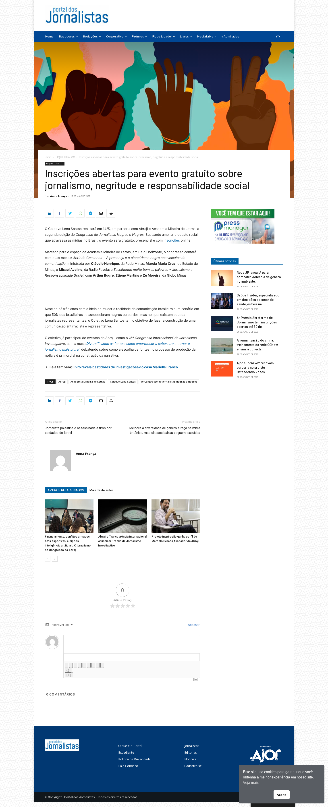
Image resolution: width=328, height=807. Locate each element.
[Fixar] (80, 665)
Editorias (190, 752)
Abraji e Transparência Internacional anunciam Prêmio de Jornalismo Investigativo (122, 541)
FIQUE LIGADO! (65, 157)
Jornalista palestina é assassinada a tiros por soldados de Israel (78, 430)
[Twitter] (69, 213)
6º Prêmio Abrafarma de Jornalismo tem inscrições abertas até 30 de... (257, 322)
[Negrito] (66, 665)
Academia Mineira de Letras (88, 381)
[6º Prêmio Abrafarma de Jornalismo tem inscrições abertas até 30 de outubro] (222, 323)
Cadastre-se (193, 766)
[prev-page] (47, 559)
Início (48, 157)
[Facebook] (59, 213)
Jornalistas (191, 746)
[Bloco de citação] (93, 665)
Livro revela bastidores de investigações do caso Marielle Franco (125, 367)
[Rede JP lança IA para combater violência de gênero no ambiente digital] (222, 278)
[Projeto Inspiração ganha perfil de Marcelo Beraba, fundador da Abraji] (176, 516)
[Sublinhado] (75, 665)
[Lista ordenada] (84, 665)
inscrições (172, 240)
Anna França (58, 196)
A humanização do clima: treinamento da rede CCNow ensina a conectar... (257, 345)
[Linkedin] (49, 213)
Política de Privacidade (134, 759)
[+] (68, 675)
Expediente (126, 752)
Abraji (62, 381)
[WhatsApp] (80, 213)
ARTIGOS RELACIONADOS (66, 490)
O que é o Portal (130, 746)
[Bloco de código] (98, 665)
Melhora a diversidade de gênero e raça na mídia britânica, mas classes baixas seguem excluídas (164, 430)
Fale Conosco (128, 766)
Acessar (193, 625)
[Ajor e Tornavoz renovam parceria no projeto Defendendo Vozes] (222, 369)
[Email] (100, 213)
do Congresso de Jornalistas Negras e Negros (169, 381)
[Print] (110, 213)
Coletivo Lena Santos (123, 381)
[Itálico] (71, 665)
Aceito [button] (281, 795)
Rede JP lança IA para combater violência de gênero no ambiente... (259, 277)
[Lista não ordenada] (89, 665)
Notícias (190, 759)
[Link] (102, 665)
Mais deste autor (101, 490)
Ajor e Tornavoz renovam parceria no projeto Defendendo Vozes (255, 367)
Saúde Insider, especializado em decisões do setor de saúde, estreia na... (258, 300)
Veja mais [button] (251, 782)
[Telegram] (90, 213)
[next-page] (55, 559)
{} (68, 670)
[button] (278, 36)
